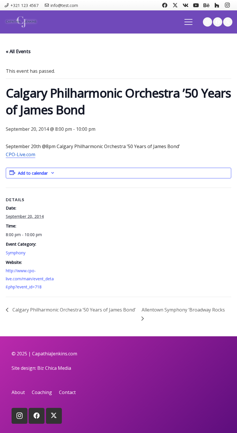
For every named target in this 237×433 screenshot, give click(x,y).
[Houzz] (217, 5)
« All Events (18, 51)
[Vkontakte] (185, 5)
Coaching (42, 392)
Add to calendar (33, 173)
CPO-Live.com (20, 154)
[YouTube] (196, 5)
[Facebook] (165, 5)
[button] (189, 22)
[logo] (21, 22)
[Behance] (206, 5)
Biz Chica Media (54, 368)
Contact (67, 392)
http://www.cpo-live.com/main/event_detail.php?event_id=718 (30, 279)
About (18, 392)
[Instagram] (227, 5)
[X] (175, 5)
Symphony (15, 252)
